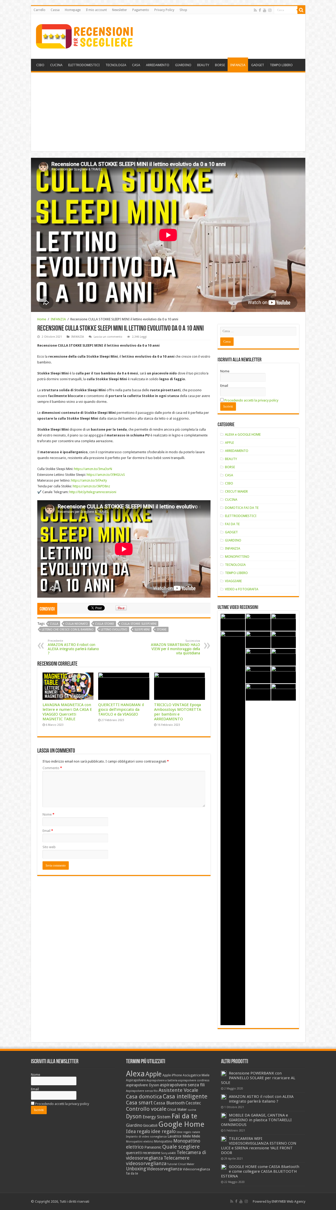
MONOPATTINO (237, 557)
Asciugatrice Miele (196, 1075)
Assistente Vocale (178, 1090)
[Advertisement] (168, 112)
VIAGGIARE (233, 581)
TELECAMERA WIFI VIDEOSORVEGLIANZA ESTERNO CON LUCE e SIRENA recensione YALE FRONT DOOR (258, 1145)
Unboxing (136, 1168)
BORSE (220, 65)
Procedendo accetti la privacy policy (251, 400)
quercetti (134, 1152)
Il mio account (96, 10)
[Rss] (255, 10)
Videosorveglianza (164, 1168)
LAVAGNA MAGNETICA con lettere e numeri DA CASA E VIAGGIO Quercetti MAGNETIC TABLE (67, 711)
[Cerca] (301, 10)
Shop (183, 10)
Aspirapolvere (136, 1080)
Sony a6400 (168, 1153)
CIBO (40, 65)
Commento (52, 768)
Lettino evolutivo (114, 629)
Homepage (73, 10)
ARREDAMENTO (157, 65)
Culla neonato (76, 623)
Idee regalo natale (188, 1132)
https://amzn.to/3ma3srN (93, 469)
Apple (153, 1074)
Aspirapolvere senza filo (142, 1091)
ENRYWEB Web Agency (288, 1201)
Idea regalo (138, 1131)
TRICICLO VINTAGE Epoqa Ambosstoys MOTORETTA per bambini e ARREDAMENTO (177, 711)
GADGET (257, 65)
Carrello (39, 10)
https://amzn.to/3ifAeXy (89, 480)
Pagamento (140, 10)
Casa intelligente (185, 1096)
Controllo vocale (146, 1109)
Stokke (162, 629)
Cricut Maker (177, 1109)
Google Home (181, 1124)
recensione (151, 1153)
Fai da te (184, 1116)
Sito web (49, 847)
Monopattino (163, 1141)
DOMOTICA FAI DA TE (242, 508)
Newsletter (119, 10)
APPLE (229, 443)
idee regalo (163, 1131)
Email (48, 831)
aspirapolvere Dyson (142, 1085)
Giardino (134, 1125)
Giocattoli (150, 1125)
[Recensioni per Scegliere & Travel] (85, 35)
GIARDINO (183, 65)
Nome (48, 814)
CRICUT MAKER (236, 491)
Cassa (55, 10)
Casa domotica (144, 1096)
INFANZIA (237, 65)
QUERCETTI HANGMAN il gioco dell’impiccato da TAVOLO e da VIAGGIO (121, 709)
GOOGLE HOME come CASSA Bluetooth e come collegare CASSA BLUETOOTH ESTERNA (260, 1171)
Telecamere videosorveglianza (158, 1160)
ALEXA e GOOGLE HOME (243, 434)
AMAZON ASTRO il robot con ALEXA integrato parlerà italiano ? (73, 647)
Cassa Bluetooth (169, 1103)
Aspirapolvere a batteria (161, 1080)
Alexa (135, 1073)
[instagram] (270, 10)
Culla (54, 623)
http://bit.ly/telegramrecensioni (92, 492)
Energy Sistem (157, 1116)
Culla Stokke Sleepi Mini (138, 623)
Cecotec (193, 1103)
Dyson (134, 1116)
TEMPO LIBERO (281, 65)
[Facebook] (259, 10)
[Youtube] (264, 10)
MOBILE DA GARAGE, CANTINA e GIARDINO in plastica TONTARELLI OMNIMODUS (256, 1120)
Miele (196, 1136)
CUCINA (56, 65)
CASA (136, 65)
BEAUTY (203, 65)
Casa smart (139, 1103)
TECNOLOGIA (116, 65)
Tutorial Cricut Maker (180, 1164)
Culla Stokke (104, 623)
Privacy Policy (164, 10)
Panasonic (152, 1147)
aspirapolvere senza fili (182, 1084)
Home (41, 319)
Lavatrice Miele (179, 1136)
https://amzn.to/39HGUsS (106, 475)
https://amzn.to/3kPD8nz (91, 486)
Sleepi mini (142, 629)
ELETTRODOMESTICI (84, 65)
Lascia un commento (108, 336)
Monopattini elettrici (139, 1141)
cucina (192, 1110)
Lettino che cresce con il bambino (68, 629)
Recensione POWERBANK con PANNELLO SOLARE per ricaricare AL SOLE (258, 1078)
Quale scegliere (181, 1147)
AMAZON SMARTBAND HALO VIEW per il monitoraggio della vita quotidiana (175, 647)
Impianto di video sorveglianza (146, 1136)
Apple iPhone (172, 1075)
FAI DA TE (232, 524)
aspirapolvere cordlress (193, 1080)
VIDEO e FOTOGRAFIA (241, 589)
